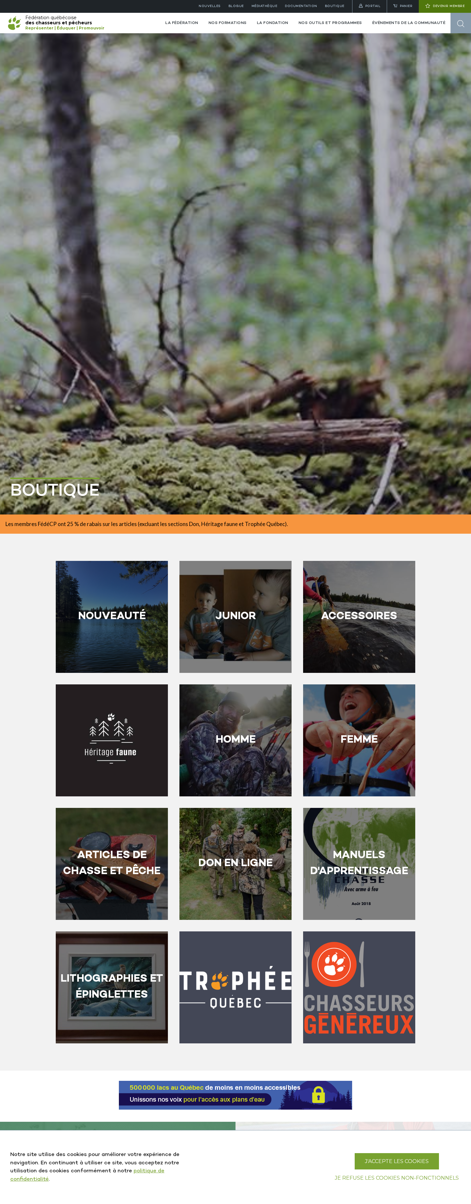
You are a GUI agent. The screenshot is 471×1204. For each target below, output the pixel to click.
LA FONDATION (272, 23)
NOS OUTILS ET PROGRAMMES (330, 23)
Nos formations (228, 23)
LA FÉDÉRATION (181, 23)
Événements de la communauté (409, 23)
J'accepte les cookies (397, 1161)
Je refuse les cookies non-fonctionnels (397, 1178)
